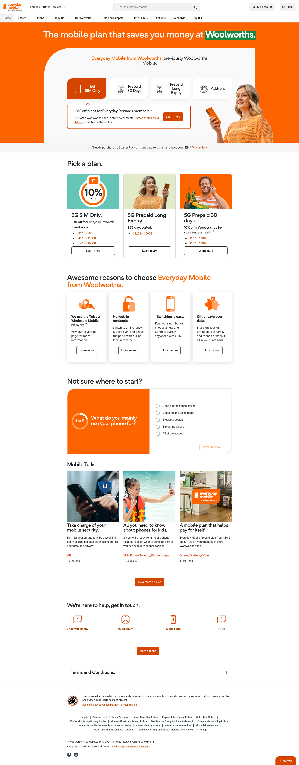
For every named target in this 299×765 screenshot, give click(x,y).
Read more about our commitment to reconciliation (109, 704)
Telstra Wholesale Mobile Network (132, 746)
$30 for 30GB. (197, 238)
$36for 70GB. (86, 233)
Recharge (179, 18)
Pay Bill (197, 18)
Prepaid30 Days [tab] (134, 89)
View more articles (149, 582)
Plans (40, 18)
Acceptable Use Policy (145, 717)
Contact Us (99, 717)
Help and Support (112, 18)
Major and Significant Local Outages (114, 729)
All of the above (172, 433)
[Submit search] (196, 7)
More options (148, 651)
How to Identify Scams (148, 725)
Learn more (173, 116)
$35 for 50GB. (197, 243)
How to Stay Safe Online (178, 725)
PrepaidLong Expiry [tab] (176, 89)
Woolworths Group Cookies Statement (172, 721)
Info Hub (139, 18)
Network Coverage (119, 717)
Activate (161, 18)
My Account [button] (264, 7)
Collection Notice (205, 717)
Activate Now (200, 147)
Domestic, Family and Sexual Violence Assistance (165, 729)
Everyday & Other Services (45, 7)
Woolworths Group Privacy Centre (88, 721)
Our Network (83, 18)
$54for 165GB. (87, 243)
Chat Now (286, 760)
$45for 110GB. (87, 238)
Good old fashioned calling (179, 406)
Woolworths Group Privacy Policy (129, 721)
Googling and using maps (178, 412)
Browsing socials (173, 419)
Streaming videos (173, 426)
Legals (84, 717)
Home (7, 18)
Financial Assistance (207, 725)
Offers (22, 18)
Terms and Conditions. (93, 672)
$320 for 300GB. (143, 233)
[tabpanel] (128, 116)
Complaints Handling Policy (212, 721)
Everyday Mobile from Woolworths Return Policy (105, 725)
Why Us (59, 18)
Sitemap (202, 729)
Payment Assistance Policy (177, 717)
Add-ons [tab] (218, 89)
